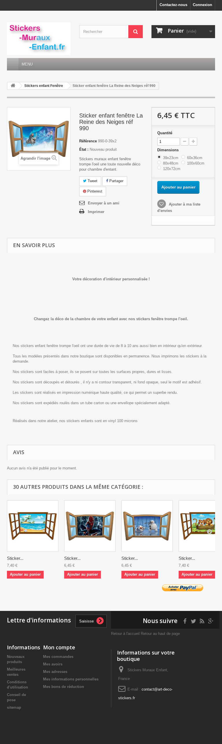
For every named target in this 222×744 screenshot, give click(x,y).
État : (83, 149)
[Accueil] (12, 64)
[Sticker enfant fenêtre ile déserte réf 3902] (32, 526)
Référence (88, 141)
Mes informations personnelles (71, 679)
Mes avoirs (52, 664)
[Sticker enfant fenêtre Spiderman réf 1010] (90, 526)
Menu (27, 64)
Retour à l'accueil (125, 633)
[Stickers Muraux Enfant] (39, 38)
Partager (115, 181)
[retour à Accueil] (13, 85)
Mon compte (59, 647)
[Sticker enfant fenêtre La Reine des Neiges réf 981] (147, 526)
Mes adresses (55, 672)
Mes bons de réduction (63, 687)
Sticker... (15, 558)
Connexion (202, 5)
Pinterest (94, 191)
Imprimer (96, 212)
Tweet (91, 181)
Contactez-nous (173, 5)
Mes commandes (58, 657)
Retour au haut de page (160, 633)
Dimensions (168, 150)
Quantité (164, 133)
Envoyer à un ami (103, 203)
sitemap (14, 707)
